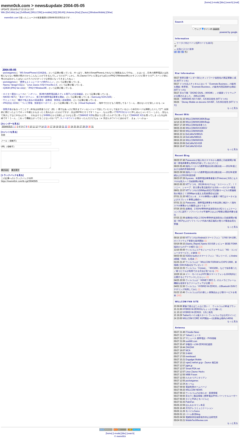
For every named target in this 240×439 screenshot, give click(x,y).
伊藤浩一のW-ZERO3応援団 (199, 344)
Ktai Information (185, 73)
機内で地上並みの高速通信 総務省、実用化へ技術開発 (44, 100)
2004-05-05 (9, 69)
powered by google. (229, 32)
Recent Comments (186, 233)
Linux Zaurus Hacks (195, 371)
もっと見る (232, 108)
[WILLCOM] (36, 12)
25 (75, 126)
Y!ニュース (8, 100)
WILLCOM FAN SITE (187, 301)
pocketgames (9, 73)
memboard (191, 356)
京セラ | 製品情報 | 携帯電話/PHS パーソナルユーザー (211, 396)
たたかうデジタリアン (196, 377)
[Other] (109, 12)
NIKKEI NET (9, 97)
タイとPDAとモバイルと (197, 399)
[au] (17, 12)
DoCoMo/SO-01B (194, 143)
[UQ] (55, 12)
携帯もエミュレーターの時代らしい (37, 82)
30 (89, 126)
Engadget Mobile (193, 359)
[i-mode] (215, 2)
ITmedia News (192, 332)
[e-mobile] (47, 12)
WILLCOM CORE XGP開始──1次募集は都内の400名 (208, 318)
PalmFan (190, 402)
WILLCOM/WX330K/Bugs (197, 122)
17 (51, 126)
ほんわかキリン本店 (195, 405)
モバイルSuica (193, 411)
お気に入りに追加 (185, 49)
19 (57, 126)
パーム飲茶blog (193, 414)
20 (60, 126)
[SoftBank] (25, 12)
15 (45, 126)
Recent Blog (182, 155)
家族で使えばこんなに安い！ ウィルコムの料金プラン (209, 306)
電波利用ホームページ (196, 387)
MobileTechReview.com (197, 420)
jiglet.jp (189, 365)
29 (86, 126)
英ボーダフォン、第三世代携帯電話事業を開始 (41, 97)
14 (42, 126)
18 (54, 126)
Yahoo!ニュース (193, 335)
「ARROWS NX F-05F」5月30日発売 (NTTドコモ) (204, 99)
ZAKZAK (190, 347)
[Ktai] (77, 12)
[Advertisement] (85, 43)
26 (78, 126)
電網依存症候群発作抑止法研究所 (201, 417)
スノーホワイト (67, 118)
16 (48, 126)
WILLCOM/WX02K (194, 131)
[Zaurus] (85, 12)
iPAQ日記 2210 (10, 103)
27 (81, 126)
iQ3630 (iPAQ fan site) (13, 88)
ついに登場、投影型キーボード (36, 103)
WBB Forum (191, 374)
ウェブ (198, 29)
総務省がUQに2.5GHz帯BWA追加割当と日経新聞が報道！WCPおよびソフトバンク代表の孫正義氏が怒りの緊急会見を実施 (205, 220)
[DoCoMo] (10, 12)
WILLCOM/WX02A (194, 140)
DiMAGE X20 (86, 115)
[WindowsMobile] (97, 12)
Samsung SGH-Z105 (101, 97)
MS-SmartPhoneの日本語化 (33, 73)
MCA (188, 350)
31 (92, 126)
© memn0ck (120, 436)
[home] (208, 2)
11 (33, 126)
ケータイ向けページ (186, 43)
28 (83, 126)
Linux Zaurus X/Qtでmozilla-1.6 (42, 85)
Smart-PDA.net (193, 368)
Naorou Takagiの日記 (13, 85)
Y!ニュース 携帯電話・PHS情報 (201, 338)
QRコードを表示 (204, 43)
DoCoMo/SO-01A (194, 146)
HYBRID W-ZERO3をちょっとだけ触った (202, 309)
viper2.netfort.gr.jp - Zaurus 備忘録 (202, 362)
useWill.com (191, 341)
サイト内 (208, 29)
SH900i (46, 115)
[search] (229, 2)
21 (63, 126)
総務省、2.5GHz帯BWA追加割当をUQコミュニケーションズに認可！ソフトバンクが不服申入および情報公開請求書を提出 (206, 211)
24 (72, 126)
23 (69, 126)
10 (31, 126)
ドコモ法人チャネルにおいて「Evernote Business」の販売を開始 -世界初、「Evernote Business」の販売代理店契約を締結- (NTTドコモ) (205, 87)
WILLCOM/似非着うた (196, 125)
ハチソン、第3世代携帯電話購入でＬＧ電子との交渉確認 (56, 94)
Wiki (3, 12)
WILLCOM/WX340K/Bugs (198, 119)
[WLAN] (61, 12)
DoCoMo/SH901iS (194, 134)
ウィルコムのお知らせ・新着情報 (201, 393)
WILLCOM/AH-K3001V (196, 128)
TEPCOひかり (123, 112)
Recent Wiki (182, 114)
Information (182, 38)
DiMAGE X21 (137, 115)
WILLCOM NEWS (194, 390)
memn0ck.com (15, 5)
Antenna (70, 12)
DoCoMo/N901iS (193, 137)
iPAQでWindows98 (37, 88)
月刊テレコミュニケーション (199, 408)
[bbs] (222, 2)
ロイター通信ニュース (13, 94)
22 (66, 126)
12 (36, 126)
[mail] (236, 2)
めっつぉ (190, 384)
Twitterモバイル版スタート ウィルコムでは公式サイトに (209, 315)
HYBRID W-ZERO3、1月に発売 (198, 312)
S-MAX (189, 353)
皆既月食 (7, 109)
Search (179, 22)
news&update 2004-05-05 (60, 5)
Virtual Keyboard (87, 103)
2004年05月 (7, 126)
